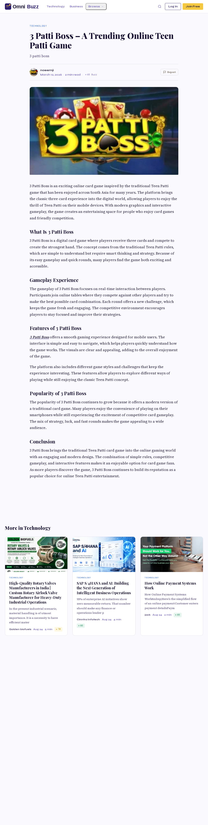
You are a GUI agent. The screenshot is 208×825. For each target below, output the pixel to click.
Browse (94, 6)
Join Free (193, 6)
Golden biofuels (20, 629)
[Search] (159, 6)
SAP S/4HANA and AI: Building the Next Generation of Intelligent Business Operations (104, 588)
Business (76, 6)
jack (148, 614)
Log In (173, 6)
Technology (56, 6)
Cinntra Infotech (88, 619)
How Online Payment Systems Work (170, 585)
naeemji (47, 70)
